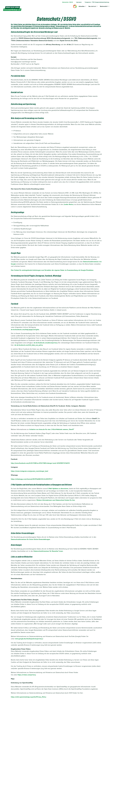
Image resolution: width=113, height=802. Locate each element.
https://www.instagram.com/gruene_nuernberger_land (29, 471)
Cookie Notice (68, 204)
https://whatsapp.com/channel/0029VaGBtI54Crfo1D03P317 (32, 479)
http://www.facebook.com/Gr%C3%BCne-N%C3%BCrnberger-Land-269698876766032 (40, 463)
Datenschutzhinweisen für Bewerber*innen (48, 551)
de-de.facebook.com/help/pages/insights (25, 329)
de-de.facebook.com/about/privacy (46, 343)
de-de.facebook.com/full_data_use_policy (28, 345)
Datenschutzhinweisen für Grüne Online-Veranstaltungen (30, 539)
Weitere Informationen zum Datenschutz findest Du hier (55, 500)
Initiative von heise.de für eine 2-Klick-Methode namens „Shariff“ (51, 429)
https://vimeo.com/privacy (27, 675)
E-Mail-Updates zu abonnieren (57, 488)
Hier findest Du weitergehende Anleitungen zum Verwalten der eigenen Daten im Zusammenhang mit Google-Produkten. (52, 270)
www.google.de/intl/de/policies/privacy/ (29, 639)
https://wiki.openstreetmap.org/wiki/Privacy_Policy (28, 697)
